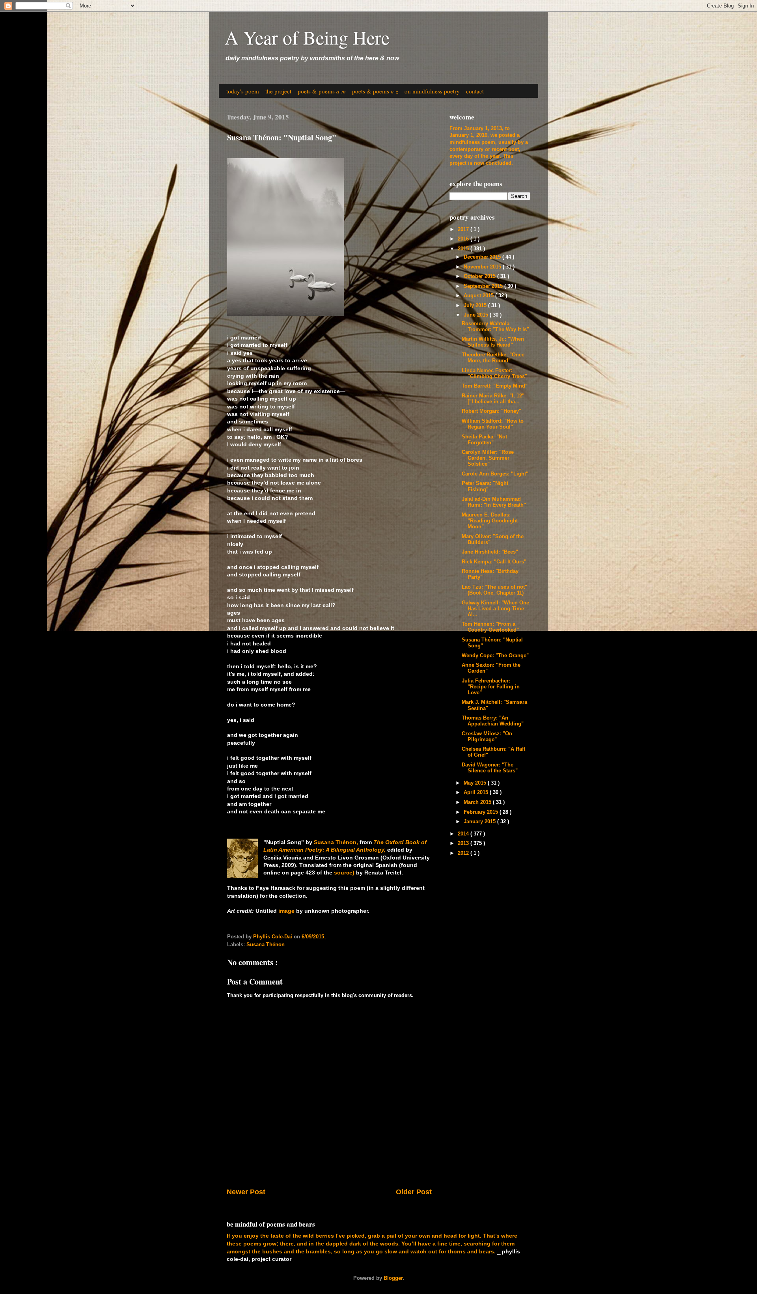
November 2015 (483, 267)
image (286, 911)
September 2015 (484, 286)
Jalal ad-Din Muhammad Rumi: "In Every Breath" (494, 502)
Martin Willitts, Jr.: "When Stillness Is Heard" (493, 342)
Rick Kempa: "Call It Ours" (494, 562)
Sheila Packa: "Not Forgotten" (484, 440)
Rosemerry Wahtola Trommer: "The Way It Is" (495, 326)
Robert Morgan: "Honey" (491, 411)
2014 (464, 834)
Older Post (414, 1192)
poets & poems (322, 91)
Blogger (393, 1278)
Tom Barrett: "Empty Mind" (495, 386)
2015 (464, 249)
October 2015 (480, 276)
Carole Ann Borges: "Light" (495, 474)
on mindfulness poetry (432, 91)
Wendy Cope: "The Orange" (495, 655)
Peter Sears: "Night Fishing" (485, 486)
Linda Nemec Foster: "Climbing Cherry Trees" (494, 373)
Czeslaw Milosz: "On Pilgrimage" (487, 736)
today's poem (242, 91)
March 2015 (478, 802)
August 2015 (479, 295)
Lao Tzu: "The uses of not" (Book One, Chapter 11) (494, 590)
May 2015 (476, 783)
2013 (464, 843)
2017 (464, 229)
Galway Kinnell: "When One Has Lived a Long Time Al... (495, 608)
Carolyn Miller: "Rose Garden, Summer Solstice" (488, 458)
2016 (464, 239)
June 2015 (477, 315)
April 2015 (477, 792)
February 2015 (482, 812)
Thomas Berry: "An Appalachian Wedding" (493, 721)
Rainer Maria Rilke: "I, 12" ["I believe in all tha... (493, 399)
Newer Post (246, 1192)
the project (278, 91)
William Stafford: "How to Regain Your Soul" (493, 424)
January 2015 (480, 821)
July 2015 (476, 305)
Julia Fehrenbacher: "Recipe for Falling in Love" (491, 686)
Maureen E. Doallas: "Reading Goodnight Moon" (490, 521)
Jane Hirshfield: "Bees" (490, 552)
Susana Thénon (265, 944)
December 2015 (483, 257)
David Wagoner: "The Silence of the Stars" (490, 768)
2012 (464, 853)
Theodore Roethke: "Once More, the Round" (493, 358)
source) (344, 872)
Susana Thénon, (336, 842)
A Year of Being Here (307, 37)
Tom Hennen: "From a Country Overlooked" (490, 627)
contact (475, 91)
